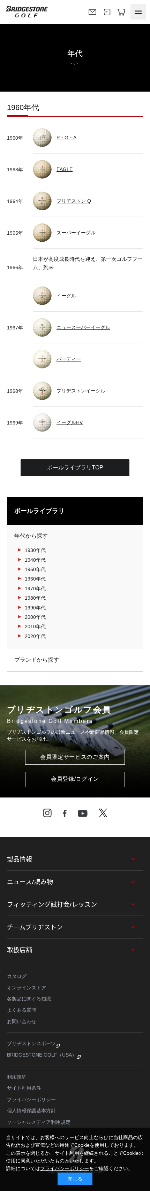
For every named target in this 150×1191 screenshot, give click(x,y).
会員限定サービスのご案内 (75, 757)
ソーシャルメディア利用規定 (38, 1122)
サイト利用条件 (24, 1088)
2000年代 (35, 617)
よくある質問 (21, 1010)
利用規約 (17, 1077)
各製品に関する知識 (29, 999)
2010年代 (35, 626)
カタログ (17, 976)
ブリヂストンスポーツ (31, 1043)
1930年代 (35, 550)
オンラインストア (26, 987)
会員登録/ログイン (75, 779)
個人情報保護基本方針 (31, 1110)
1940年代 (35, 560)
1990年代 (35, 607)
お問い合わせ (21, 1021)
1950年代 (35, 569)
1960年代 (35, 579)
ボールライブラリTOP (75, 467)
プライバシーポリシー (31, 1099)
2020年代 (35, 636)
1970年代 (35, 588)
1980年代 (35, 598)
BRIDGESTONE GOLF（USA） (42, 1055)
